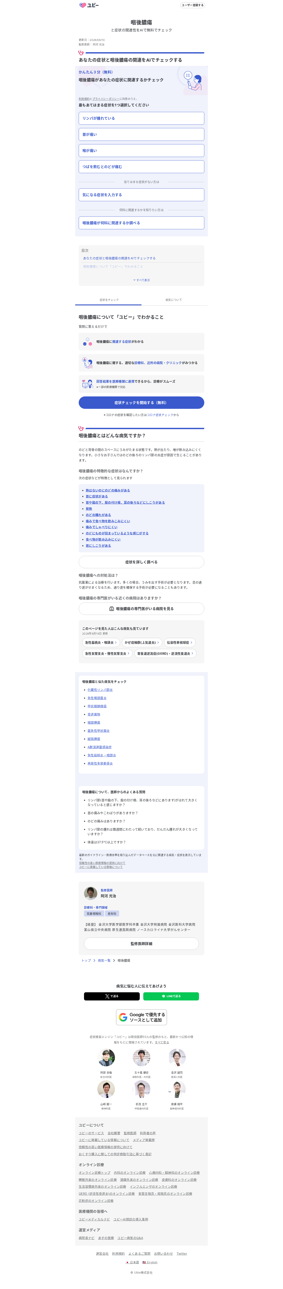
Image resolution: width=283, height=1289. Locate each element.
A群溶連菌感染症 (100, 747)
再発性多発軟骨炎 (100, 763)
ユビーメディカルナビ (94, 1219)
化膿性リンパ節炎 (100, 690)
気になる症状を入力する (102, 195)
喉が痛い (89, 150)
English (149, 1262)
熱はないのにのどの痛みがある (108, 490)
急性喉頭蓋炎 (97, 698)
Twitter (182, 1253)
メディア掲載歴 (144, 1140)
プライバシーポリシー (106, 99)
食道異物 (94, 714)
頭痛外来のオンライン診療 (139, 1180)
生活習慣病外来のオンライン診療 (102, 1186)
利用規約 (84, 99)
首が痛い (89, 134)
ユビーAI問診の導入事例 (130, 1219)
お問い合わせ (163, 1253)
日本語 (132, 1262)
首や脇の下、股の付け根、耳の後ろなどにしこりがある (125, 502)
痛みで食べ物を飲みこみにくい (108, 521)
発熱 (89, 509)
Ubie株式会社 (143, 1272)
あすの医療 (106, 1238)
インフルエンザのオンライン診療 (153, 1186)
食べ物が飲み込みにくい (103, 539)
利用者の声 (148, 1133)
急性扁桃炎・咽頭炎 (102, 755)
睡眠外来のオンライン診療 (98, 1180)
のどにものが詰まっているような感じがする (117, 533)
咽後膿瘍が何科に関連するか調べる (111, 223)
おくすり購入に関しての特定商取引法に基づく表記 (115, 1154)
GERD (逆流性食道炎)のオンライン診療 (107, 1193)
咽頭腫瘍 (94, 722)
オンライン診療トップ (94, 1172)
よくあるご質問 (139, 1253)
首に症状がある (97, 496)
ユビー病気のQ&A (130, 1238)
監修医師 (130, 1133)
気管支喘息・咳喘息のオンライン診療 (165, 1193)
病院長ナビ (87, 1238)
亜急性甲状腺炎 (99, 730)
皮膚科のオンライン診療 (179, 1180)
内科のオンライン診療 (129, 1172)
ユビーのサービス (91, 1133)
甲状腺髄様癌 (97, 706)
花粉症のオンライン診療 (96, 1201)
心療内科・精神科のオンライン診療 (174, 1172)
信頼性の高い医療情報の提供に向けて (102, 863)
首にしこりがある (98, 545)
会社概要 (114, 1133)
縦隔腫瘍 (94, 739)
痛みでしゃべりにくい (101, 527)
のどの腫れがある (98, 515)
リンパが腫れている (98, 118)
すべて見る (162, 1042)
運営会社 (102, 1253)
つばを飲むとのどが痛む (102, 166)
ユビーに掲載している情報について (101, 867)
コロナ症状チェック (160, 415)
